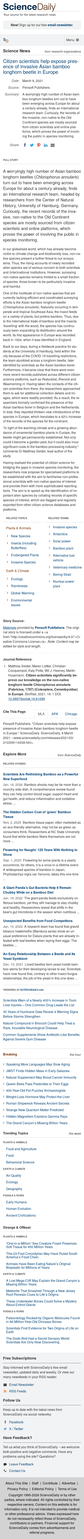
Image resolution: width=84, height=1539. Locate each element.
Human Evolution (18, 1208)
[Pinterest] (38, 145)
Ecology (17, 579)
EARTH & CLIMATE (14, 1169)
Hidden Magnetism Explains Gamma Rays (36, 1116)
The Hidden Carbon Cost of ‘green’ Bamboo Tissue (37, 814)
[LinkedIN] (45, 145)
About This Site (17, 1483)
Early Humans (16, 1202)
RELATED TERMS (58, 518)
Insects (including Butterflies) (23, 545)
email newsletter (60, 24)
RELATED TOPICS (16, 518)
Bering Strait (62, 574)
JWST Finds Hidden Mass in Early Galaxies (38, 1070)
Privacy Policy (17, 1488)
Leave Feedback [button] (21, 1464)
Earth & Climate (17, 570)
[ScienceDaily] (29, 7)
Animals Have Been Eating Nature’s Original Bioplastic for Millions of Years (38, 1265)
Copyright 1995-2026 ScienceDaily (34, 1495)
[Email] (52, 145)
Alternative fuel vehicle (64, 557)
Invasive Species (23, 562)
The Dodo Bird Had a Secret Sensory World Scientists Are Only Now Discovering (37, 1340)
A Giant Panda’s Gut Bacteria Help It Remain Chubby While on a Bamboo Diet (37, 890)
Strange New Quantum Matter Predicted (35, 1109)
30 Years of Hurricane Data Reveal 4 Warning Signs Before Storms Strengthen (40, 1014)
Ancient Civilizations (21, 1215)
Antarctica (60, 534)
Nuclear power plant (63, 583)
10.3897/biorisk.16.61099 (26, 698)
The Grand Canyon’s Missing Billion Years (36, 1123)
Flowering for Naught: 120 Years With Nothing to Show (40, 852)
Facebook (16, 1422)
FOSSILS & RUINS (13, 1195)
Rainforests (19, 585)
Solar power (62, 541)
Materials (9, 627)
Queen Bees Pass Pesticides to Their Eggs (37, 1083)
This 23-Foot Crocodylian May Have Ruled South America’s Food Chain (41, 1255)
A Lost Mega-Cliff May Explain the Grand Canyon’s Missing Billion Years (43, 1282)
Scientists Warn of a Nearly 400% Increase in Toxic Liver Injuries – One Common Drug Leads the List (39, 1002)
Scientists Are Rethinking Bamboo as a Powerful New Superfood (40, 776)
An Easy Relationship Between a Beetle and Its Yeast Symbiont (39, 956)
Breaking (10, 1054)
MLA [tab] (41, 713)
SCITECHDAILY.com (32, 990)
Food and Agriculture (21, 1148)
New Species (20, 536)
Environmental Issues (21, 602)
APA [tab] (55, 713)
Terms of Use (67, 1488)
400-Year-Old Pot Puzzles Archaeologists (36, 1090)
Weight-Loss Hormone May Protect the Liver (38, 1096)
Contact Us (17, 1470)
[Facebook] (24, 145)
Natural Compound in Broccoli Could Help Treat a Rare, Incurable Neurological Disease (39, 1025)
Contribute (50, 1483)
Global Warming (22, 593)
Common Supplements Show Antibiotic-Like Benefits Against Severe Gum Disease (41, 1037)
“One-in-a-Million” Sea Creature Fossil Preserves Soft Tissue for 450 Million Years (41, 1245)
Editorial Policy (43, 1488)
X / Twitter (16, 1428)
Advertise (68, 1483)
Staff (35, 1483)
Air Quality (13, 1175)
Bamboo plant (63, 548)
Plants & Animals (18, 528)
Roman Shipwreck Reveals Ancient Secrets (37, 1103)
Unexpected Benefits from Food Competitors (38, 920)
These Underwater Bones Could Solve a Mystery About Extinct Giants (41, 1303)
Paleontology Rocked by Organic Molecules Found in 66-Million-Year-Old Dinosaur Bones (43, 1320)
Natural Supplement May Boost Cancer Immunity (41, 1077)
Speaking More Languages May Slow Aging (38, 1064)
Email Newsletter (21, 1384)
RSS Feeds (17, 1391)
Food (10, 1155)
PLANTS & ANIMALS (15, 1142)
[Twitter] (31, 145)
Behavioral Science (20, 1162)
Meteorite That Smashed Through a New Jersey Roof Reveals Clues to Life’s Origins (40, 1292)
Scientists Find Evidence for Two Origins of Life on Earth (42, 1330)
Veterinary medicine (67, 567)
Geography (14, 1188)
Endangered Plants (25, 555)
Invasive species (65, 527)
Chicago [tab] (71, 713)
